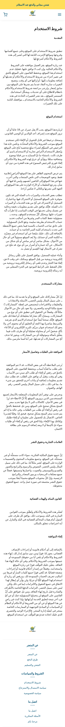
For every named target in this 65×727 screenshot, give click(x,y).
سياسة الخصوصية (32, 693)
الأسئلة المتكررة (32, 715)
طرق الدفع (32, 659)
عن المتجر (32, 654)
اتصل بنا (32, 710)
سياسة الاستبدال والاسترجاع (32, 687)
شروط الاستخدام (32, 682)
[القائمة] (59, 14)
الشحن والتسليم (32, 664)
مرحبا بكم (32, 721)
